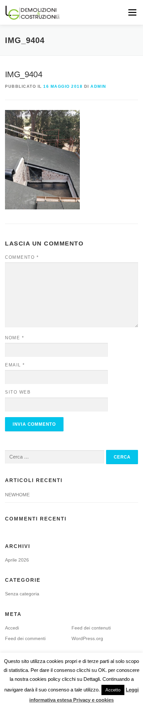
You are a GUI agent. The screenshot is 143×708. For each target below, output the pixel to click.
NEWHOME (17, 494)
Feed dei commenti (25, 638)
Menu (131, 12)
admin (98, 86)
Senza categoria (22, 593)
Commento (22, 257)
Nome (14, 337)
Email (15, 364)
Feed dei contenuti (91, 627)
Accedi (12, 627)
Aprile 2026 (17, 560)
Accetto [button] (112, 689)
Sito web (18, 392)
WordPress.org (87, 638)
